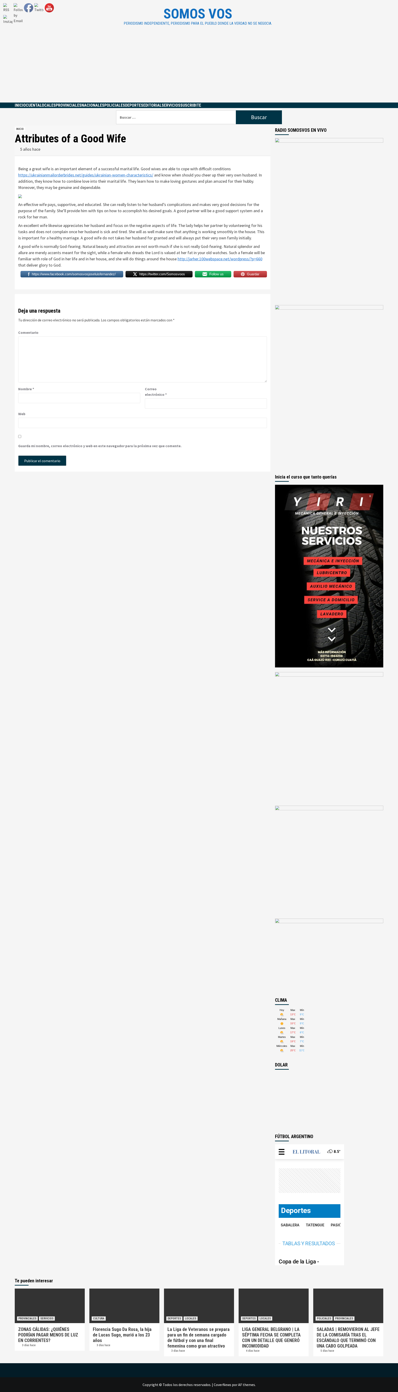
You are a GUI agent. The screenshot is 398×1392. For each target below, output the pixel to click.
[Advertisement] (199, 68)
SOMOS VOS (198, 14)
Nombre (26, 389)
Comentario (28, 332)
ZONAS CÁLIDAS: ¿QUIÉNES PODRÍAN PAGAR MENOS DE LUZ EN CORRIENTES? (48, 1335)
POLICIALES (114, 105)
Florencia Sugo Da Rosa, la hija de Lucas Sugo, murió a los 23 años (122, 1335)
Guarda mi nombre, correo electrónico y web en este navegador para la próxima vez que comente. (99, 445)
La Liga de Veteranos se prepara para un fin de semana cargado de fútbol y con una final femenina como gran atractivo (198, 1338)
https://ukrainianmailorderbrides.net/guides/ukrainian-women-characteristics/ (85, 175)
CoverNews (222, 1384)
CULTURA (98, 1318)
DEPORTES (134, 105)
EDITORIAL (152, 105)
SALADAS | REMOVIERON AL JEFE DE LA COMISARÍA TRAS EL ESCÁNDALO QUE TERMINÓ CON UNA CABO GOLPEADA (348, 1338)
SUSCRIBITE (190, 105)
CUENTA (33, 105)
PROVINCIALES (69, 105)
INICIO (20, 105)
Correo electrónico (156, 392)
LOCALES (48, 105)
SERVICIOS (171, 105)
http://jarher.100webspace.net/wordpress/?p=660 (220, 258)
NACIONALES (93, 105)
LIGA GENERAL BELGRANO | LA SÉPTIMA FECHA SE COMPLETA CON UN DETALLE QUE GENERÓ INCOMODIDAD (271, 1338)
